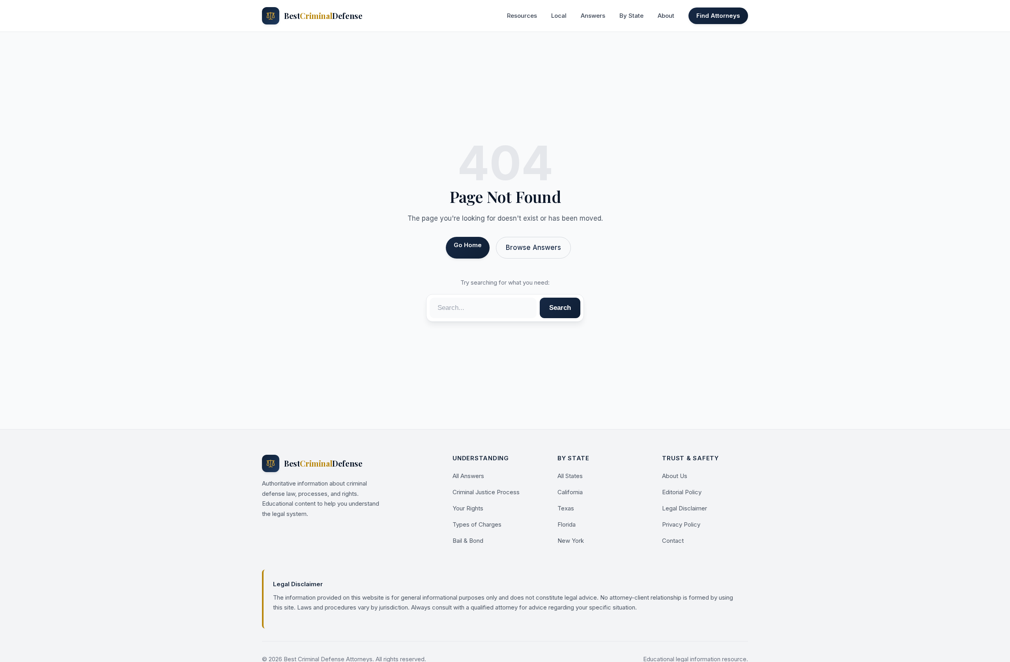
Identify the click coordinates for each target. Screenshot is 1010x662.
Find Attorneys (718, 15)
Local (559, 15)
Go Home (468, 245)
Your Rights (468, 508)
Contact (673, 540)
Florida (566, 524)
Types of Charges (477, 524)
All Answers (468, 476)
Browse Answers (533, 247)
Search (560, 307)
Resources (522, 15)
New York (570, 540)
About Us (674, 476)
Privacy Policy (681, 524)
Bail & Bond (468, 540)
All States (570, 476)
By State (631, 15)
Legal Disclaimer (684, 508)
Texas (565, 508)
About (666, 15)
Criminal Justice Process (486, 492)
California (570, 492)
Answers (593, 15)
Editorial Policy (681, 492)
